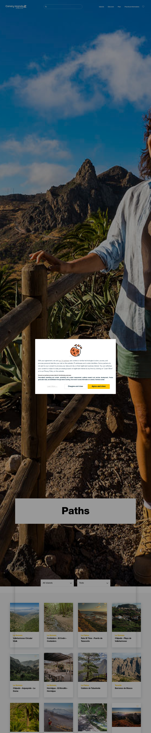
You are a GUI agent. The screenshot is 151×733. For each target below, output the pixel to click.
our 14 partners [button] (64, 361)
